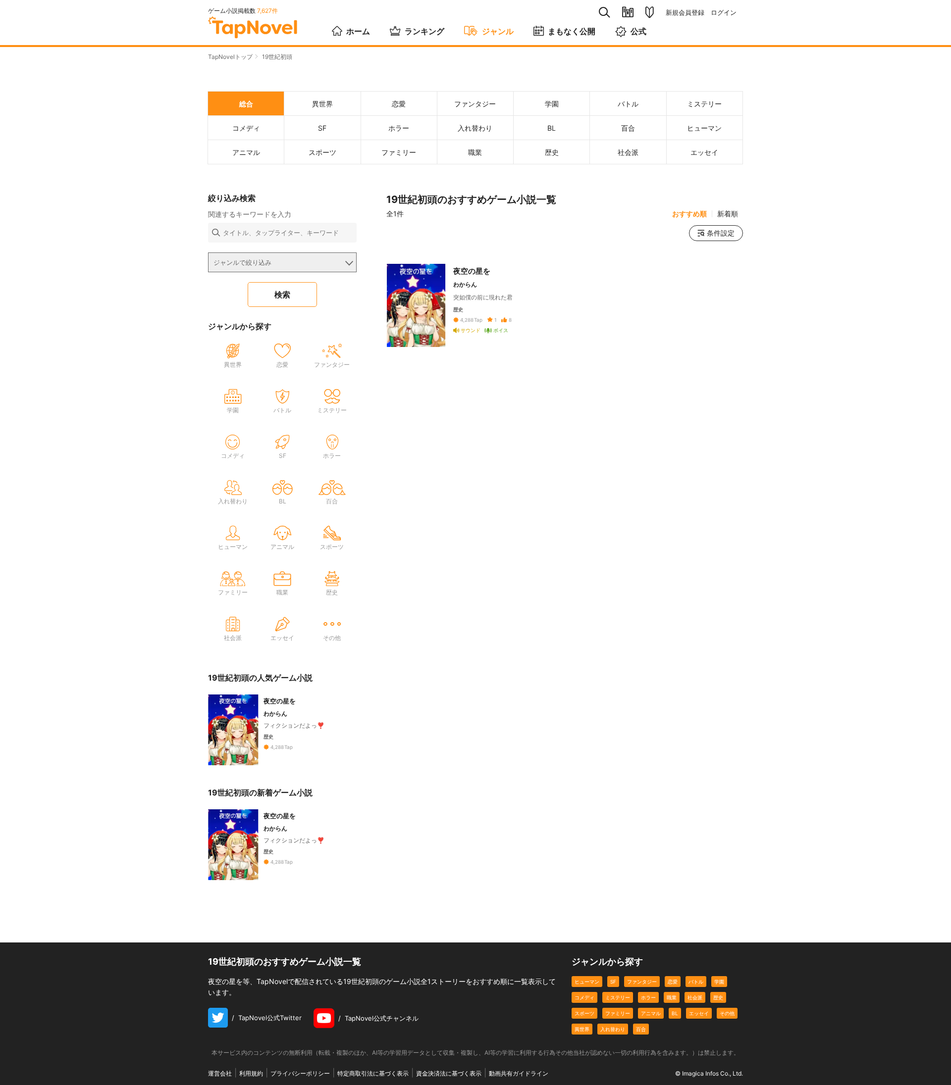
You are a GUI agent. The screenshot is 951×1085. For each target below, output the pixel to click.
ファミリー (617, 1013)
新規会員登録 (685, 12)
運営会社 (220, 1073)
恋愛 (673, 982)
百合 (641, 1029)
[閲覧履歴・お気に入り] (628, 12)
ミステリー (617, 997)
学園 (719, 982)
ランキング (424, 31)
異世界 (582, 1029)
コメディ (584, 997)
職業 (672, 997)
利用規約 (251, 1073)
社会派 (694, 997)
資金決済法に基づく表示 (448, 1073)
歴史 (718, 997)
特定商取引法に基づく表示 (373, 1073)
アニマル (651, 1013)
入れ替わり (612, 1029)
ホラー (648, 997)
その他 (727, 1013)
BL (675, 1013)
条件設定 (721, 233)
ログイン (724, 12)
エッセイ (699, 1013)
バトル (695, 982)
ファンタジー (642, 982)
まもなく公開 (571, 31)
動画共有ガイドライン (518, 1073)
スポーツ (584, 1013)
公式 (638, 31)
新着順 (727, 213)
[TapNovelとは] (649, 12)
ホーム (358, 31)
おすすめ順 (689, 213)
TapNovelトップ (230, 56)
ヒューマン (587, 982)
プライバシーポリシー (300, 1073)
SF (613, 982)
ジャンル (498, 31)
